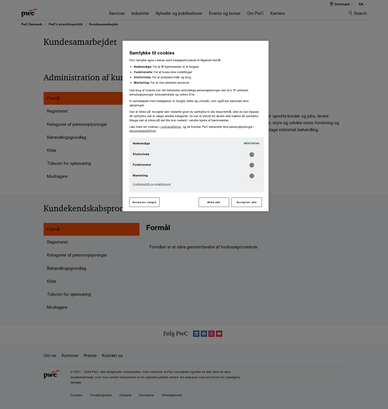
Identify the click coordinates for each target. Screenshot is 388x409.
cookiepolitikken (170, 126)
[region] (196, 126)
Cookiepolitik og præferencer (152, 184)
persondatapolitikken (142, 131)
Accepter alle (247, 202)
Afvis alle (213, 202)
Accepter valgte (144, 202)
